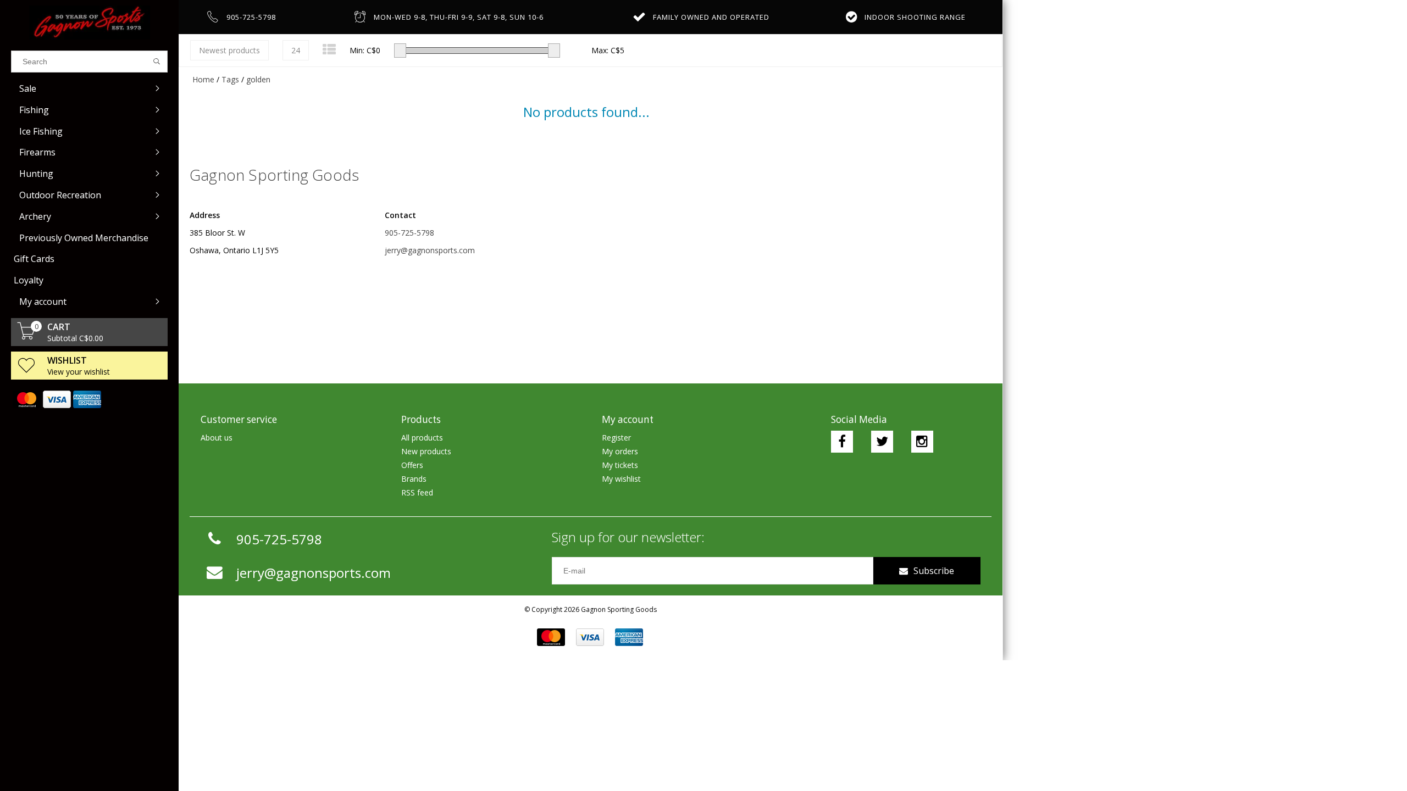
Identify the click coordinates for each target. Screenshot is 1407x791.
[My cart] (26, 336)
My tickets (620, 465)
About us (216, 437)
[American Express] (86, 399)
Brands (413, 479)
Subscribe (933, 571)
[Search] (157, 62)
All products (422, 437)
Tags (230, 79)
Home (203, 79)
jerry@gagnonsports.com (430, 250)
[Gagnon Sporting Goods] (89, 22)
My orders (620, 451)
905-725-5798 (409, 232)
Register (616, 437)
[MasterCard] (26, 399)
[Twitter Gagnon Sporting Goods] (882, 442)
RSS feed (417, 492)
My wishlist (621, 479)
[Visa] (56, 399)
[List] (329, 49)
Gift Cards (34, 259)
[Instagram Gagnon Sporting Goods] (922, 442)
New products (426, 451)
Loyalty (28, 280)
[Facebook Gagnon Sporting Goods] (842, 442)
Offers (412, 465)
